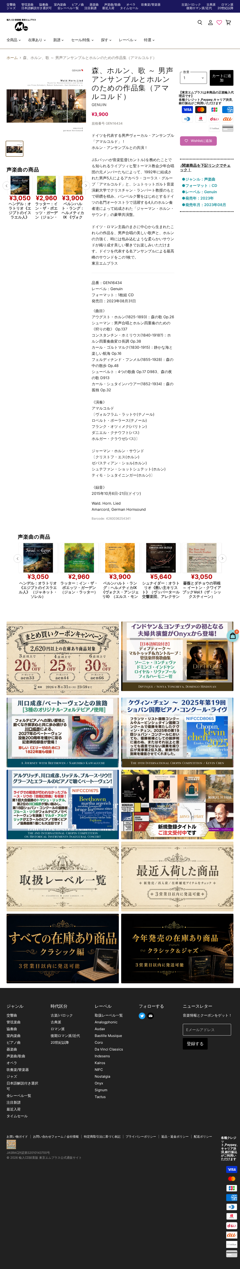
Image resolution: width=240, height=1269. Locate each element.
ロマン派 (227, 4)
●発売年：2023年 (198, 198)
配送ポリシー (203, 1136)
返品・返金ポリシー (175, 1136)
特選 (148, 40)
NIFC (99, 1069)
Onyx (99, 1083)
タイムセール (129, 8)
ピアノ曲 (78, 4)
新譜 (57, 40)
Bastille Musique (108, 1035)
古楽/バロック (191, 4)
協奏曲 (43, 4)
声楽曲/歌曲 (112, 4)
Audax (100, 1029)
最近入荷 (108, 8)
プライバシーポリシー (141, 1136)
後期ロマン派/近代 (199, 8)
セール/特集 (81, 40)
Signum (101, 1090)
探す (105, 40)
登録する (195, 1043)
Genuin (99, 104)
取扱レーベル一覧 (109, 1015)
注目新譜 (90, 8)
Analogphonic (106, 1022)
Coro (99, 1042)
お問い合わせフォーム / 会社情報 (56, 1136)
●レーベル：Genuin (199, 191)
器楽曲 (94, 4)
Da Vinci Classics (109, 1049)
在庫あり (35, 40)
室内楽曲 (60, 4)
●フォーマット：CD (199, 185)
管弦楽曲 (27, 4)
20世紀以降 (225, 8)
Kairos (100, 1063)
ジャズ (11, 8)
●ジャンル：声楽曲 (198, 179)
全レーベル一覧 (68, 8)
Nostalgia (102, 1076)
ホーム (12, 57)
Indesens (102, 1056)
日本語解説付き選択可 (36, 8)
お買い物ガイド (17, 1136)
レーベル (126, 40)
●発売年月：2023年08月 (204, 204)
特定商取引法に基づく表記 (102, 1136)
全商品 (12, 40)
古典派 (211, 4)
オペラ (130, 4)
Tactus (100, 1097)
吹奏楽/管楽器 (151, 4)
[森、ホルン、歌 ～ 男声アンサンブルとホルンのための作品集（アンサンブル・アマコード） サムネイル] (14, 148)
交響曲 (11, 4)
